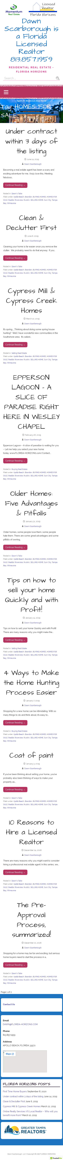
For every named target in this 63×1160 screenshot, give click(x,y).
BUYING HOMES (39, 197)
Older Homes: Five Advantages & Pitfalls (31, 503)
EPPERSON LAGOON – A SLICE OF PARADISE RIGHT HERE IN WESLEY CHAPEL (31, 402)
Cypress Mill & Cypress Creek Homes (31, 301)
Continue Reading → (15, 185)
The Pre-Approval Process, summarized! (31, 920)
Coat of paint (31, 755)
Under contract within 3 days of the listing (31, 141)
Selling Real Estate (19, 353)
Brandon (28, 197)
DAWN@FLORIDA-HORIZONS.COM (20, 1024)
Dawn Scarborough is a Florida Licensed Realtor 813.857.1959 (31, 40)
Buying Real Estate (19, 469)
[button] (6, 92)
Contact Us (9, 1004)
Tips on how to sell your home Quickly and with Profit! (31, 595)
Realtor (11, 200)
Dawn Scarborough (32, 164)
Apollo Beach (18, 197)
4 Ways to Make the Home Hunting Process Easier (31, 682)
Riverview (19, 200)
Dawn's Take (17, 193)
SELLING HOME (36, 200)
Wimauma (11, 203)
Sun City (47, 200)
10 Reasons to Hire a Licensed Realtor (31, 832)
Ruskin (27, 200)
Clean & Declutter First (31, 223)
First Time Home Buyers (15, 1091)
